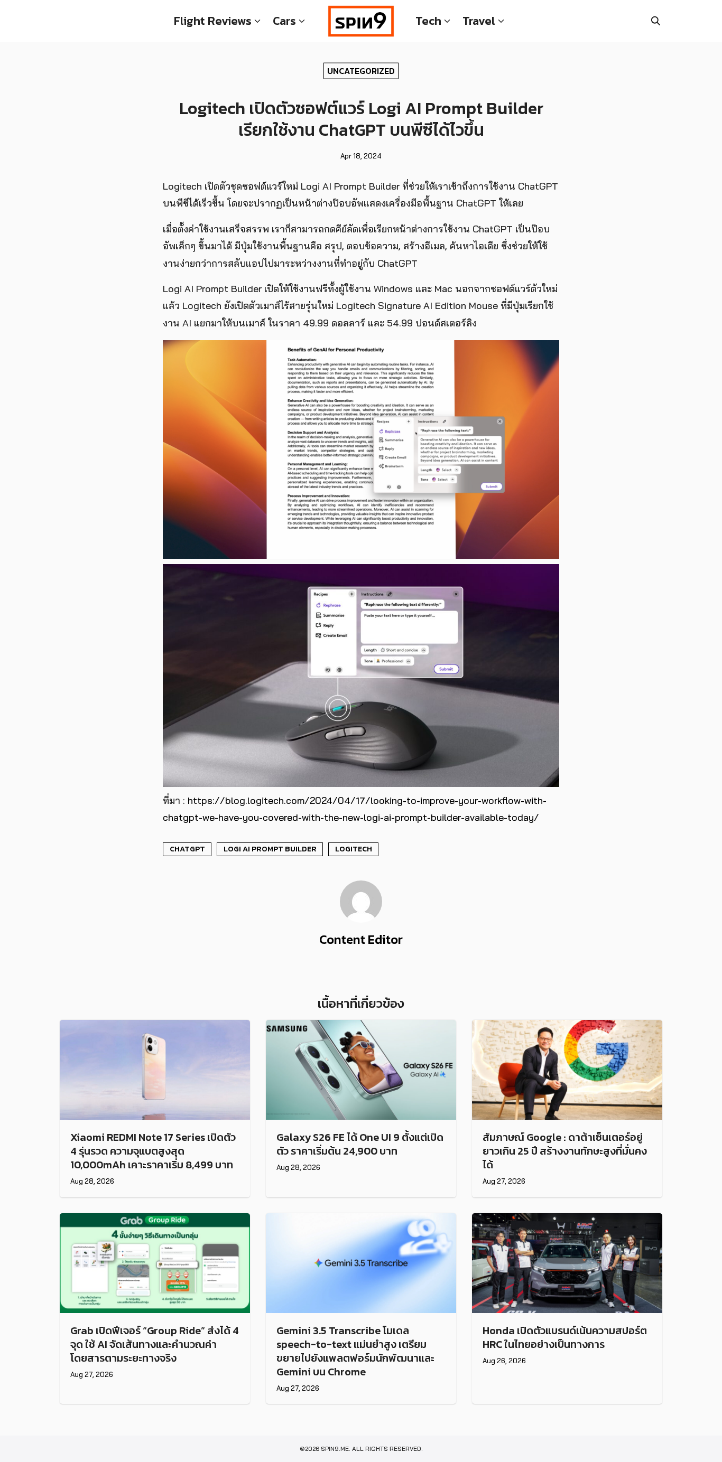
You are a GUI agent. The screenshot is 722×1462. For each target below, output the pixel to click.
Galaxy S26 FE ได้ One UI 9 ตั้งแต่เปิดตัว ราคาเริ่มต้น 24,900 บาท (359, 1144)
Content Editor (361, 939)
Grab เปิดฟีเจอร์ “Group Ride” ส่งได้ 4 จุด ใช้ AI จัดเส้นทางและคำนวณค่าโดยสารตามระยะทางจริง (154, 1344)
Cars (284, 21)
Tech (428, 21)
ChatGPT (187, 849)
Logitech (353, 849)
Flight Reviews (213, 21)
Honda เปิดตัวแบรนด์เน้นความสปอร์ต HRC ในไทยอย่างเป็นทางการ (565, 1337)
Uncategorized (361, 70)
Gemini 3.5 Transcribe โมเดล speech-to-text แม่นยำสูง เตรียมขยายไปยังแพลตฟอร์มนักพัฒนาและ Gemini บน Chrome (355, 1351)
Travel (478, 21)
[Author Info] (361, 919)
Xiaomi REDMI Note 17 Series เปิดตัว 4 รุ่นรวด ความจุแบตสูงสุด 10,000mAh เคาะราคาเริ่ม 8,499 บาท (153, 1151)
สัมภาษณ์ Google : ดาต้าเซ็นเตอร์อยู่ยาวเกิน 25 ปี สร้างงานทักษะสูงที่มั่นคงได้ (565, 1151)
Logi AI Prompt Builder (270, 849)
